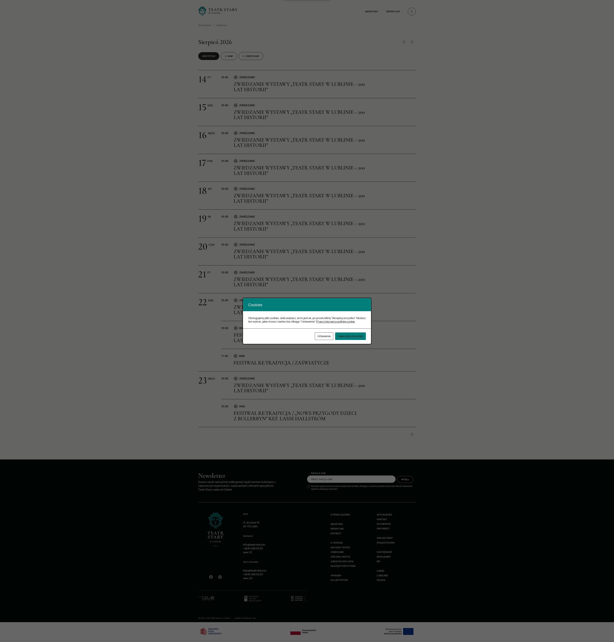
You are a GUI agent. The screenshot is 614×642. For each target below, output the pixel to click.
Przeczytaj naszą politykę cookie (335, 321)
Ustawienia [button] (324, 336)
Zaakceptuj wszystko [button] (350, 336)
